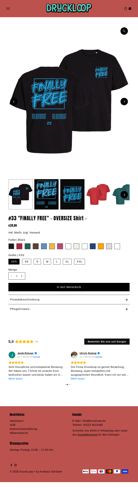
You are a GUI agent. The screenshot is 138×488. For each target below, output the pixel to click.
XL (67, 261)
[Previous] (14, 101)
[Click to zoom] (124, 31)
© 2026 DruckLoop (22, 471)
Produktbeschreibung (25, 299)
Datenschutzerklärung (23, 428)
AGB (13, 424)
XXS (14, 261)
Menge (12, 269)
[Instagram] (15, 465)
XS (27, 261)
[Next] (124, 101)
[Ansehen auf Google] (12, 355)
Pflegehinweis (20, 309)
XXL (79, 261)
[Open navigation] (8, 8)
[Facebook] (11, 465)
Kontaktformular (88, 434)
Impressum (17, 420)
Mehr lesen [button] (16, 378)
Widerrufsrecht (19, 432)
